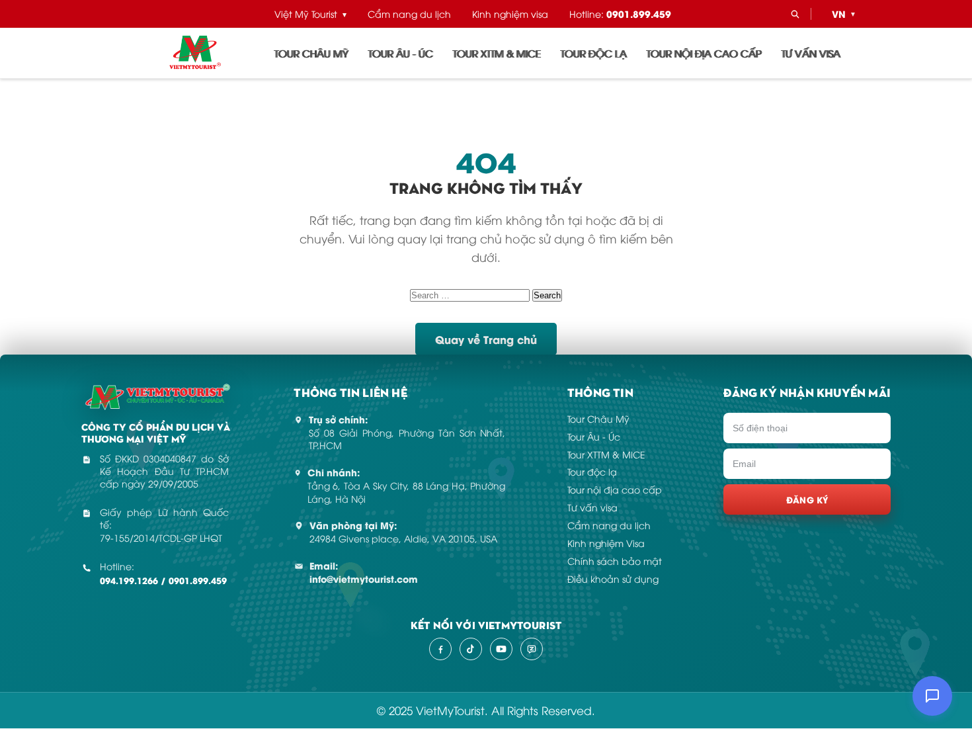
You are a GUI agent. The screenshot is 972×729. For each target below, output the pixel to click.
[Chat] (932, 696)
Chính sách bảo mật (614, 560)
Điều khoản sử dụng (613, 578)
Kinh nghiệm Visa (606, 542)
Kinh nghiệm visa (510, 13)
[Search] (794, 14)
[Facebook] (440, 649)
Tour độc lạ (594, 53)
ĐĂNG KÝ (807, 499)
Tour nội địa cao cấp (704, 53)
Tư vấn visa (811, 53)
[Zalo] (531, 649)
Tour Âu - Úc (400, 53)
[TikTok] (471, 649)
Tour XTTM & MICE (497, 53)
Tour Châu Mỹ (311, 53)
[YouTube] (501, 649)
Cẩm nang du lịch (409, 13)
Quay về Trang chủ (486, 339)
